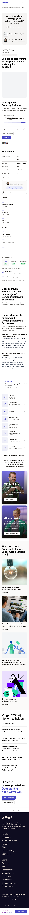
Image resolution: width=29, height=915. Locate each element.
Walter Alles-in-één (9, 841)
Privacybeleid (7, 880)
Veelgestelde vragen (10, 873)
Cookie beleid (7, 886)
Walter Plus (6, 837)
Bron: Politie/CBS (11, 280)
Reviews (5, 844)
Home (3, 810)
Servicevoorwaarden (10, 883)
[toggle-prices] (8, 27)
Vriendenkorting (8, 850)
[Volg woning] (25, 7)
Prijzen (4, 847)
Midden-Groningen (6, 7)
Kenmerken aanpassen (20, 177)
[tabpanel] (14, 273)
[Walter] (5, 2)
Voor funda (6, 854)
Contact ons (6, 876)
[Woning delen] (23, 7)
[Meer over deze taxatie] (16, 55)
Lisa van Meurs (21, 41)
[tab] (5, 262)
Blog (3, 866)
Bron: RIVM (4, 280)
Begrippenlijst (7, 870)
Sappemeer (15, 7)
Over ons (5, 863)
